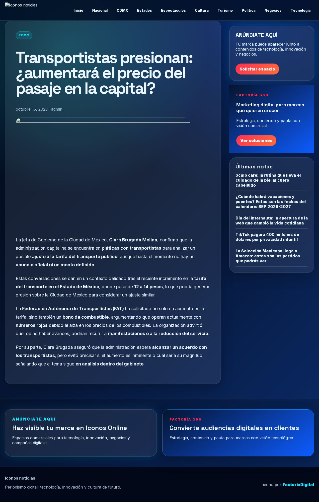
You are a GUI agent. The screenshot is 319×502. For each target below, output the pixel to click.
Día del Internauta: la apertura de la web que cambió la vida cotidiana (272, 220)
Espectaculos (173, 10)
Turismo (225, 10)
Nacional (100, 10)
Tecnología (301, 10)
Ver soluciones (256, 140)
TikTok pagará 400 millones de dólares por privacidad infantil (267, 237)
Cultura (202, 10)
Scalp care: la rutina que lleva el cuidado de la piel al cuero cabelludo (268, 179)
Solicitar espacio (257, 69)
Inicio (78, 10)
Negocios (273, 10)
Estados (144, 10)
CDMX (122, 10)
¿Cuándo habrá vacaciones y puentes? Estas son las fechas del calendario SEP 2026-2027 (271, 201)
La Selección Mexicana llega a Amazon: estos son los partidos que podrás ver (268, 255)
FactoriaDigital (298, 484)
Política (248, 10)
